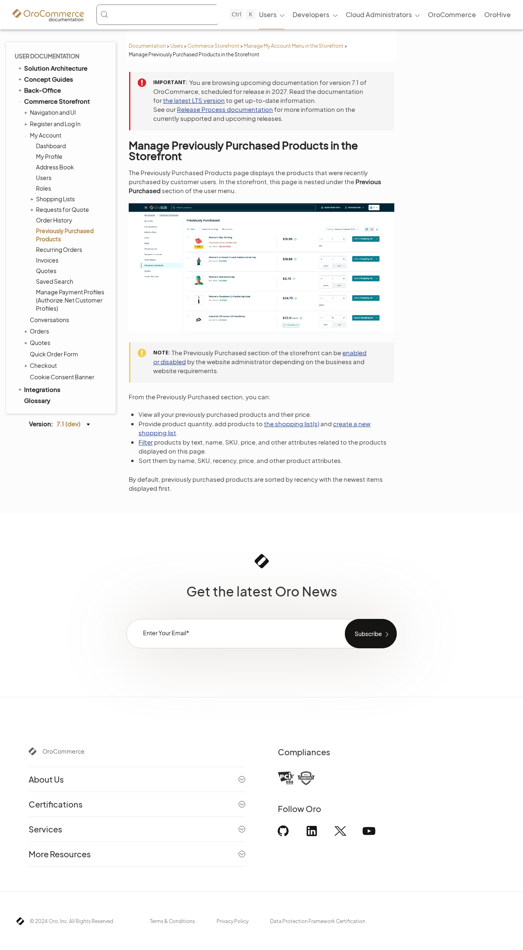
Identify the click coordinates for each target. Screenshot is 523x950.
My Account (45, 135)
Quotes (46, 270)
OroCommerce (63, 751)
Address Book (55, 167)
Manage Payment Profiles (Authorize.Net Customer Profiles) (70, 300)
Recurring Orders (59, 249)
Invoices (47, 260)
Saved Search (54, 281)
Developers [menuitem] (311, 14)
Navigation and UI (53, 112)
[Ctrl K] (157, 14)
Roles (43, 188)
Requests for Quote (62, 209)
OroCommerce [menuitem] (452, 14)
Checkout (43, 365)
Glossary (37, 400)
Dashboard (51, 145)
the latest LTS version (194, 100)
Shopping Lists (55, 198)
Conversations (49, 319)
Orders (39, 331)
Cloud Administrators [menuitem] (379, 14)
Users (176, 46)
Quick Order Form (54, 354)
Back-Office (42, 90)
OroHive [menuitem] (497, 14)
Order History (54, 220)
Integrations (42, 389)
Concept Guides (48, 79)
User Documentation (47, 56)
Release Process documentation (225, 109)
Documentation (147, 46)
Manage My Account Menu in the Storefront (294, 46)
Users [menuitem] (268, 14)
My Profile (49, 156)
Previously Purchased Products (65, 235)
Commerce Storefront (213, 46)
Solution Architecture (55, 68)
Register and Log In (55, 123)
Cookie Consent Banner (62, 376)
